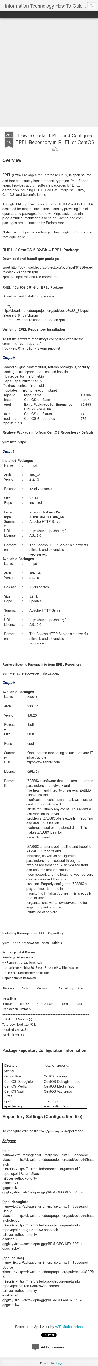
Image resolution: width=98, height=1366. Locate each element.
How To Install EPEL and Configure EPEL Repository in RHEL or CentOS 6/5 (54, 142)
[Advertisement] (49, 73)
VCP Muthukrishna (69, 1326)
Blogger (59, 1363)
